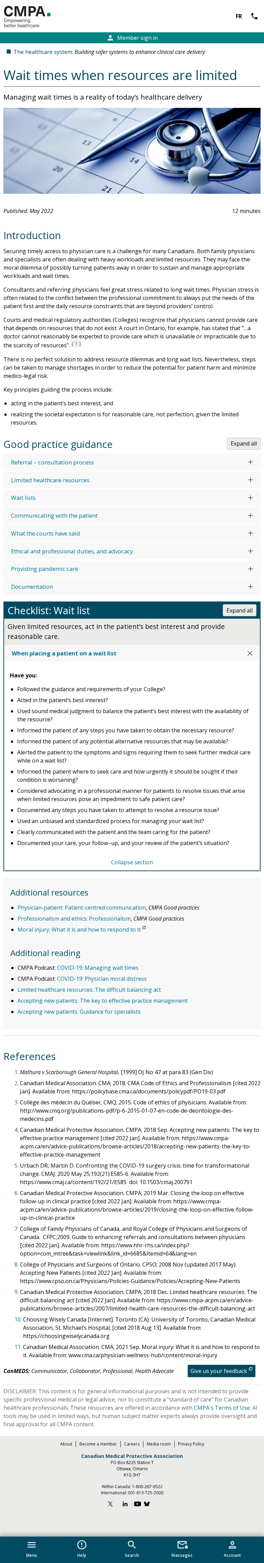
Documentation (32, 587)
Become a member (98, 1444)
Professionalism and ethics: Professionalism (74, 918)
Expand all (244, 443)
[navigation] (132, 1550)
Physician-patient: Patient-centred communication (82, 907)
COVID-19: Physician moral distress (102, 978)
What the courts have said (45, 533)
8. (17, 1264)
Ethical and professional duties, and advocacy (72, 551)
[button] (32, 1548)
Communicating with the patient (54, 515)
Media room (159, 1444)
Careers (132, 1444)
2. (17, 1083)
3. (17, 1102)
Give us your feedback (218, 1371)
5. (17, 1165)
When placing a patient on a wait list (64, 653)
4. (17, 1130)
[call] (245, 16)
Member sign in (132, 38)
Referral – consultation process (52, 462)
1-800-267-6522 (147, 1486)
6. (17, 1193)
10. (18, 1319)
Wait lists (23, 498)
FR (239, 16)
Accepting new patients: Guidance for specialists (79, 1011)
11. (18, 1347)
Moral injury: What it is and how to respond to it (79, 929)
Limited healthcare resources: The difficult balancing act (89, 989)
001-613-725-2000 (145, 1493)
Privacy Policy (191, 1444)
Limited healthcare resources (50, 480)
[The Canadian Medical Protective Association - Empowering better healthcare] (38, 17)
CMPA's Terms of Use (222, 1408)
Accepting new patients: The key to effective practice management (103, 1000)
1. (17, 1072)
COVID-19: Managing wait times (98, 967)
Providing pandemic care (44, 569)
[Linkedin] (125, 1505)
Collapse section (132, 862)
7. (17, 1229)
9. (17, 1292)
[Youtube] (137, 1505)
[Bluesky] (150, 1505)
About (66, 1444)
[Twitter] (113, 1505)
